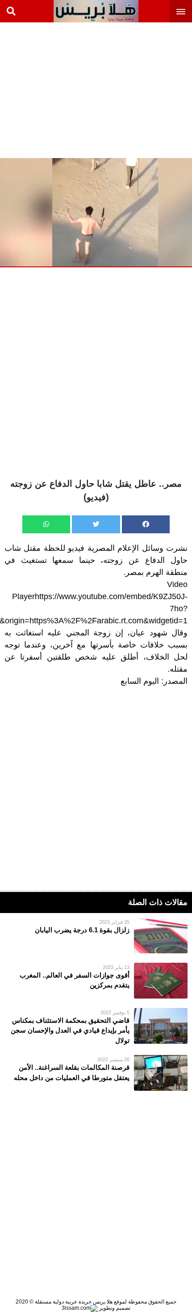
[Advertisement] (125, 89)
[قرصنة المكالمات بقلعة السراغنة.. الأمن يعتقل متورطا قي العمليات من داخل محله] (96, 1072)
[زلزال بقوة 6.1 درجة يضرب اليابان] (96, 935)
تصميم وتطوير (114, 1308)
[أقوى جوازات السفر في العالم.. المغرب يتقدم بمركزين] (96, 980)
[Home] (96, 11)
